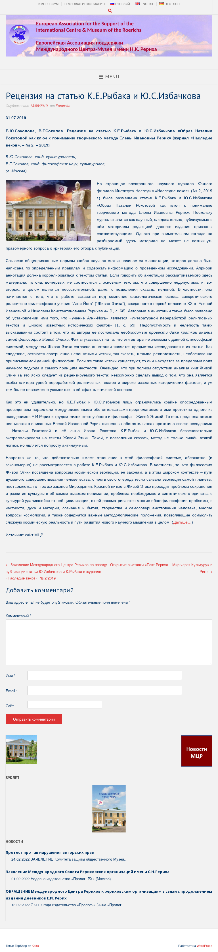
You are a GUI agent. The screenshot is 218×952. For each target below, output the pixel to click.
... (125, 859)
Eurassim (63, 105)
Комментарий (18, 615)
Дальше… (182, 522)
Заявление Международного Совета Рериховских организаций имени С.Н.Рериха (87, 871)
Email (12, 690)
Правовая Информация (84, 4)
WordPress (204, 945)
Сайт (10, 705)
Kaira (35, 945)
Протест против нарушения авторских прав (50, 852)
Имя (10, 675)
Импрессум (48, 4)
